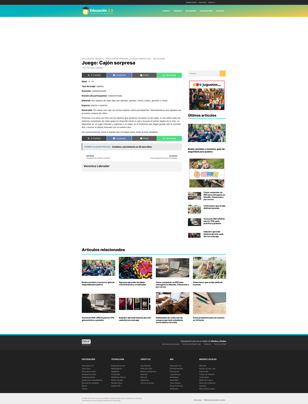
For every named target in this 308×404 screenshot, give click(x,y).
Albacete (202, 366)
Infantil (166, 11)
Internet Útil (115, 386)
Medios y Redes (218, 341)
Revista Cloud (116, 383)
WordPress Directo (118, 377)
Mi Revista (174, 389)
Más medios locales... (207, 389)
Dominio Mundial (176, 369)
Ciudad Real (204, 377)
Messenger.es (116, 369)
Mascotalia (174, 380)
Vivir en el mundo (147, 383)
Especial (220, 11)
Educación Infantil (93, 58)
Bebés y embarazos (148, 371)
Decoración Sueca (89, 371)
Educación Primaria (117, 58)
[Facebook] (220, 2)
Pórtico (84, 389)
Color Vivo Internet (97, 398)
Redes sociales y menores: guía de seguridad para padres (206, 150)
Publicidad (202, 2)
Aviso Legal (198, 400)
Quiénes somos (191, 2)
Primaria (178, 11)
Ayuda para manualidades (92, 380)
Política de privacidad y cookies (214, 400)
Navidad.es (174, 371)
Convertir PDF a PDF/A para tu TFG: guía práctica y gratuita (214, 221)
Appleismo (115, 371)
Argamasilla (203, 371)
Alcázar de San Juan (207, 369)
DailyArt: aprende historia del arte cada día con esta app (213, 233)
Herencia (202, 386)
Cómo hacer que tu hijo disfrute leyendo (214, 207)
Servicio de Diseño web (192, 344)
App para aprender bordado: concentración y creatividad (132, 283)
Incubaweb (115, 374)
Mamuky (144, 377)
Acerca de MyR (220, 344)
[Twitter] (224, 2)
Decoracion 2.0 (88, 366)
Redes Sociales (117, 380)
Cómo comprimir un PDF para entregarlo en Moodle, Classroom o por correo (214, 196)
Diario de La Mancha (207, 383)
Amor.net (144, 374)
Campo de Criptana (207, 374)
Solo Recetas (146, 366)
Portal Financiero (176, 386)
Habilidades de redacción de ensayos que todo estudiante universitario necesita (169, 320)
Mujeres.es (145, 380)
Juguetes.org (175, 374)
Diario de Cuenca (206, 380)
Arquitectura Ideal (89, 374)
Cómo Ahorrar (175, 383)
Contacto (211, 2)
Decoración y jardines (90, 383)
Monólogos (174, 377)
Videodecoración (88, 377)
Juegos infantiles (140, 58)
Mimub (84, 386)
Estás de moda (146, 369)
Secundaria (190, 11)
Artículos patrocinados (171, 344)
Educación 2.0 (175, 366)
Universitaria (206, 11)
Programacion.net (118, 366)
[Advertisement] (154, 35)
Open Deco (86, 369)
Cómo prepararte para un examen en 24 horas (208, 319)
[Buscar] (223, 73)
